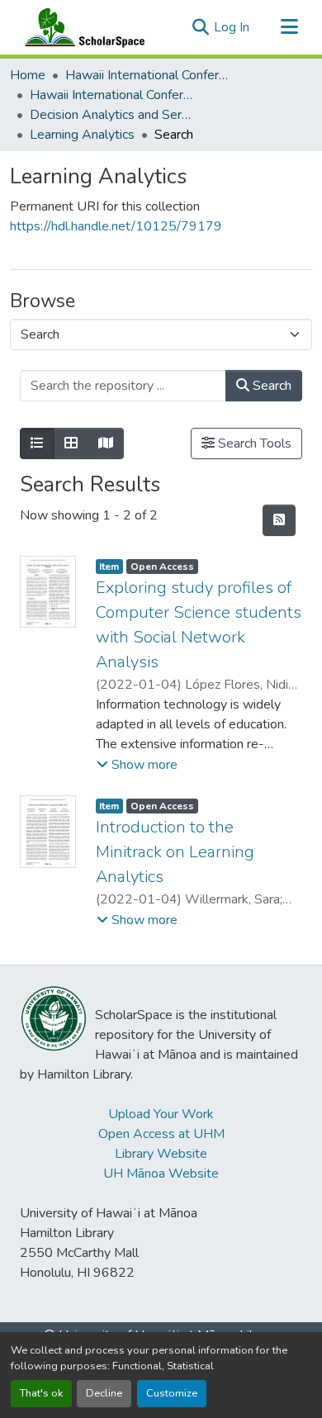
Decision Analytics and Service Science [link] (112, 115)
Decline (104, 1393)
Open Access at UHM (161, 1134)
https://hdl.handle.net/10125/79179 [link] (116, 226)
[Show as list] (37, 443)
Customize (171, 1393)
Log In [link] (231, 27)
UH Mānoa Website (161, 1173)
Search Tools (253, 443)
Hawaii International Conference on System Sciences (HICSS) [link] (147, 75)
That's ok (41, 1393)
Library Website (161, 1154)
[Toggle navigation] (289, 27)
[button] (81, 27)
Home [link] (27, 75)
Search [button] (270, 386)
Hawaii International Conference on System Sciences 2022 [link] (112, 95)
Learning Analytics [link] (82, 135)
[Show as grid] (71, 443)
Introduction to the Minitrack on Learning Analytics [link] (175, 852)
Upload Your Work (161, 1114)
